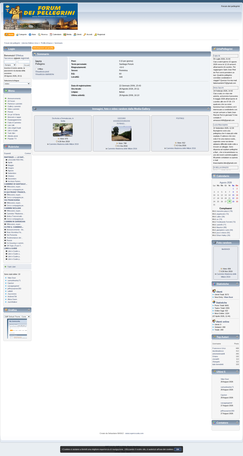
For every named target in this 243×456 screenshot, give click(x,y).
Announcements (14, 98)
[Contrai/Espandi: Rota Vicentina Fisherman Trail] (5, 232)
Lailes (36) (220, 217)
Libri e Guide (13, 131)
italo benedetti (217, 364)
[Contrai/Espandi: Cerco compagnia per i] (5, 219)
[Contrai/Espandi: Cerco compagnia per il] (5, 189)
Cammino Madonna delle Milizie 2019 (64, 144)
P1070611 (180, 118)
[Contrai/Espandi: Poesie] (5, 240)
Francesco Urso (219, 348)
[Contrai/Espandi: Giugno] (6, 168)
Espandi (7, 153)
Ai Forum (11, 101)
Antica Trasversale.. (15, 216)
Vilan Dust (12, 278)
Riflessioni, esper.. (14, 187)
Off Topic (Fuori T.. (14, 246)
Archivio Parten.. (14, 181)
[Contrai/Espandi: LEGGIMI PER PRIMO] (6, 160)
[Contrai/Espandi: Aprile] (6, 162)
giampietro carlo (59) (224, 230)
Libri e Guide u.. (14, 251)
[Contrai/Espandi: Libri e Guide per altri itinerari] (6, 259)
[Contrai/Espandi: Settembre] (6, 173)
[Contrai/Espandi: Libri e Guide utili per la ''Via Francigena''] (6, 254)
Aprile (10, 162)
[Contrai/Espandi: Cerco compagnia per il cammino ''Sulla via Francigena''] (5, 205)
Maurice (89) (221, 227)
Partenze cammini (15, 104)
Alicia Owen (12, 299)
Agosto (11, 171)
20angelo (216, 362)
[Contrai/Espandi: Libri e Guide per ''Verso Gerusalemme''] (6, 256)
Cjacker (11, 283)
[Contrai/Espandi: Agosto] (6, 171)
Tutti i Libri (11, 267)
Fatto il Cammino (14, 123)
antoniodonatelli (218, 354)
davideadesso (218, 351)
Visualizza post (42, 71)
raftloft (10, 291)
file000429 (226, 249)
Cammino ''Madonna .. (15, 214)
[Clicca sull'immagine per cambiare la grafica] (17, 329)
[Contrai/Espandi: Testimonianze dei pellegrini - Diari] (5, 238)
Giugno (11, 168)
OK (177, 449)
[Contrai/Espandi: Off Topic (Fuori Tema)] (5, 246)
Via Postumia (12, 235)
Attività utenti (13, 136)
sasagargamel (13, 286)
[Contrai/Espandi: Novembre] (6, 179)
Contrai (28, 153)
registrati (25, 58)
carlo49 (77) (221, 225)
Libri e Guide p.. (14, 256)
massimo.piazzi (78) (224, 211)
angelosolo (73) (222, 214)
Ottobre (11, 176)
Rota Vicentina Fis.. (14, 232)
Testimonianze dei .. (14, 238)
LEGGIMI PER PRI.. (16, 160)
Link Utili (11, 125)
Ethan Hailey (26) (223, 235)
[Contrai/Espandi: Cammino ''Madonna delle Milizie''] (5, 214)
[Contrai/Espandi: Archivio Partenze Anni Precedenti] (6, 181)
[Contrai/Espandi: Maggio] (6, 165)
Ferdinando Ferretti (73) (226, 222)
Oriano (215, 356)
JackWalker (12, 302)
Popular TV (12, 139)
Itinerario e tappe (14, 117)
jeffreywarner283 (14, 289)
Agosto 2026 (226, 182)
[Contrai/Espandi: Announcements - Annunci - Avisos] (5, 230)
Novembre (12, 179)
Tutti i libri (11, 133)
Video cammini (13, 109)
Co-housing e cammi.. (15, 243)
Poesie (10, 112)
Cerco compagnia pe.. (15, 189)
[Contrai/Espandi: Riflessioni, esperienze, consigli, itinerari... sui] (5, 211)
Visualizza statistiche (44, 74)
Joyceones (12, 294)
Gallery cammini (14, 106)
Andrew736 (12, 296)
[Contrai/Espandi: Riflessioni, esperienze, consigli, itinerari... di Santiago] (5, 187)
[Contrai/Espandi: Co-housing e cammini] (5, 243)
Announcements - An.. (15, 230)
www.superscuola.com (134, 433)
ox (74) (219, 219)
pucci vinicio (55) (223, 233)
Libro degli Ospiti (14, 128)
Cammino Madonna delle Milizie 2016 (122, 149)
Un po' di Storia (14, 114)
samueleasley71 (14, 280)
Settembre (12, 173)
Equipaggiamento (14, 120)
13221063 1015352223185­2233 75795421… (121, 121)
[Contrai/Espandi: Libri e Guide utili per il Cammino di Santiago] (6, 251)
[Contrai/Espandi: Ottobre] (6, 176)
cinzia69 (215, 359)
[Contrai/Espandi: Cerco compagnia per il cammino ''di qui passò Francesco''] (5, 197)
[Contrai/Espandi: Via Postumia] (5, 235)
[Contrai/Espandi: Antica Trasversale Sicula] (5, 216)
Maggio (11, 165)
